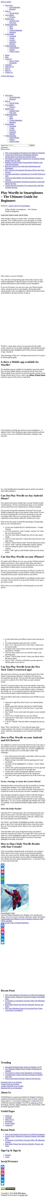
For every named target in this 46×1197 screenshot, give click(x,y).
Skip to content (6, 2)
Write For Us (9, 67)
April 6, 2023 (13, 206)
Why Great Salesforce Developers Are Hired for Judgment (25, 153)
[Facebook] (23, 865)
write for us (34, 1103)
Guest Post (4, 215)
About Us (8, 59)
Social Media (9, 34)
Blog (6, 57)
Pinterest (12, 44)
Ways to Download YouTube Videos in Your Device (22, 1078)
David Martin (25, 206)
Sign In (7, 68)
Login (7, 1157)
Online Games (14, 51)
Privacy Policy (14, 61)
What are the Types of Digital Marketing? (15, 923)
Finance (12, 49)
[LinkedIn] (23, 875)
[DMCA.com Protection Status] (8, 1189)
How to (7, 11)
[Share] (23, 882)
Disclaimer (13, 63)
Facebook (12, 36)
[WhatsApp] (23, 879)
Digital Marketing (11, 25)
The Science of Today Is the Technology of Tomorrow (23, 1073)
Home (7, 55)
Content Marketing (15, 30)
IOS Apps (12, 23)
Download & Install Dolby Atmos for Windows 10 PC (23, 1067)
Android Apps (14, 21)
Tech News (9, 5)
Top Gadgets (9, 15)
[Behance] (23, 935)
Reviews (12, 17)
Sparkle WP (23, 1195)
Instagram (12, 42)
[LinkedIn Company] (23, 939)
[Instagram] (23, 929)
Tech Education (14, 7)
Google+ (12, 40)
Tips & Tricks (14, 13)
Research (12, 9)
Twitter (11, 38)
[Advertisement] (23, 85)
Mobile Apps (9, 19)
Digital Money (14, 48)
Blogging (12, 32)
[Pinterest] (23, 872)
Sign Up (8, 70)
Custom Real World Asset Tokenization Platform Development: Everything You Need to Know (21, 156)
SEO (11, 26)
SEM (11, 28)
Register (8, 1155)
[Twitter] (23, 868)
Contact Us (9, 72)
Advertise (8, 65)
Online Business (10, 46)
